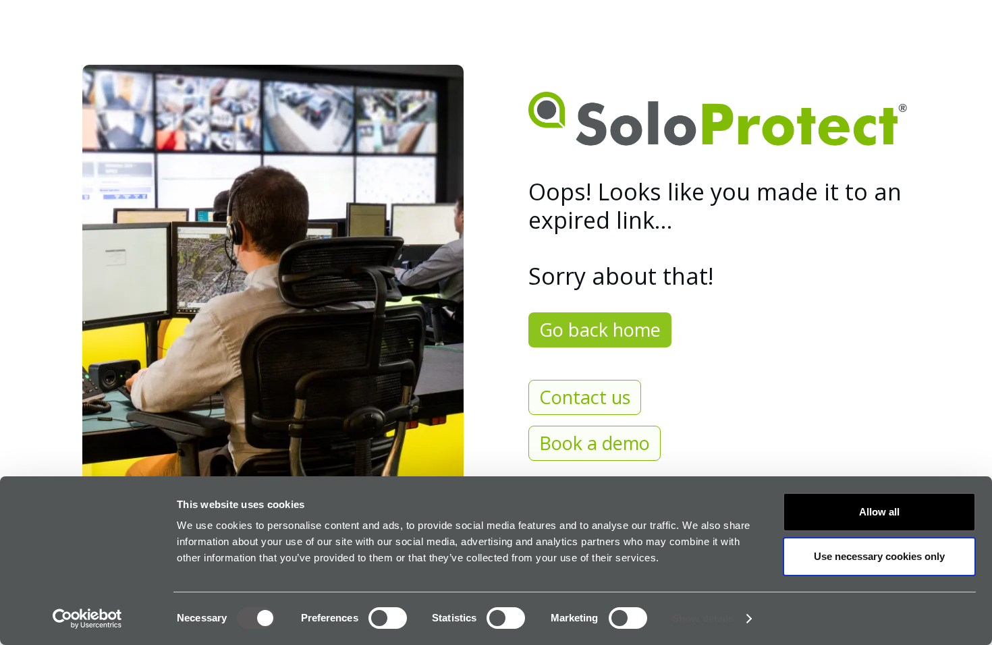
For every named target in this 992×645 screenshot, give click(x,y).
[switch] (387, 618)
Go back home (600, 329)
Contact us (584, 397)
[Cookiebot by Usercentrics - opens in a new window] (87, 619)
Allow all (879, 511)
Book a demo (594, 442)
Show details (703, 618)
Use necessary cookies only (879, 556)
